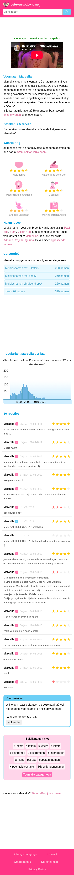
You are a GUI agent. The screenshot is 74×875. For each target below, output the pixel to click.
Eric (5, 231)
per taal (31, 759)
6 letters (55, 745)
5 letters (43, 745)
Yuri (28, 231)
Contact (52, 854)
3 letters (18, 745)
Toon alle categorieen (37, 774)
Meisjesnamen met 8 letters (37, 268)
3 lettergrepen (55, 752)
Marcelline (31, 236)
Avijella (19, 240)
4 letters (31, 745)
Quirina (29, 240)
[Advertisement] (37, 27)
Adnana (8, 240)
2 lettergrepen (36, 752)
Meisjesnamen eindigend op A (37, 283)
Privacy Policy (37, 869)
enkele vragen (12, 114)
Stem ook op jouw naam (31, 152)
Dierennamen (49, 861)
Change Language (25, 854)
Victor (21, 231)
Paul (67, 227)
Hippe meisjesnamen (22, 766)
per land (19, 759)
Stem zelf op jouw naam (46, 793)
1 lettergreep (17, 752)
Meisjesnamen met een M (37, 275)
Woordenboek (22, 861)
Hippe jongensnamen (51, 766)
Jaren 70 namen (37, 291)
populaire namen (49, 759)
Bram (13, 231)
